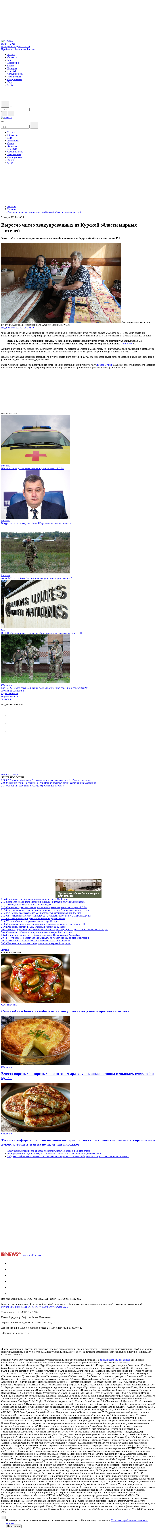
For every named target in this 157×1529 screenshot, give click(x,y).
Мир (3, 630)
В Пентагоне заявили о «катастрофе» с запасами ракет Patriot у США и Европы (46, 915)
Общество (6, 685)
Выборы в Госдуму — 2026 (15, 46)
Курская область (9, 693)
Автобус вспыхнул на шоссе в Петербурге (26, 904)
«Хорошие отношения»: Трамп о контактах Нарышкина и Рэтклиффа (40, 935)
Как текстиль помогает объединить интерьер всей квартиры (36, 943)
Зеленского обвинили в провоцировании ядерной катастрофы (37, 932)
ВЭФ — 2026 (8, 43)
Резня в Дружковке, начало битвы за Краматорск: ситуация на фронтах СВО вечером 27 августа (54, 929)
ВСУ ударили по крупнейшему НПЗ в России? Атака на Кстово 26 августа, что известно (54, 1153)
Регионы (5, 465)
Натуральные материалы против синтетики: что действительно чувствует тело (45, 910)
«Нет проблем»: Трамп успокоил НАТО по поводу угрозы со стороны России (45, 937)
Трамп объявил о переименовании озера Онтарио (30, 921)
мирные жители (9, 696)
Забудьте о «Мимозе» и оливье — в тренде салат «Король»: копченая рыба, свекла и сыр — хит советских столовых (68, 1156)
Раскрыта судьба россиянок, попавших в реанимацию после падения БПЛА (44, 907)
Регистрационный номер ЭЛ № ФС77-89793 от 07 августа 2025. (34, 1307)
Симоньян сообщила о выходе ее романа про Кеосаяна (32, 785)
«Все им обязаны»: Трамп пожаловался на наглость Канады (35, 940)
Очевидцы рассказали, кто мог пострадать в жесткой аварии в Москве (41, 913)
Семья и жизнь (9, 1004)
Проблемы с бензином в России (18, 49)
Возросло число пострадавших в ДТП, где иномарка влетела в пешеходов (43, 902)
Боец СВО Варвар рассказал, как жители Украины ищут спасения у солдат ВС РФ (44, 688)
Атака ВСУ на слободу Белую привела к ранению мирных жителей (36, 578)
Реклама (36, 1255)
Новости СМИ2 (9, 774)
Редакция (27, 1255)
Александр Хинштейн (13, 690)
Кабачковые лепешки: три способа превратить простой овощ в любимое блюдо (48, 1151)
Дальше (5, 949)
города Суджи (104, 364)
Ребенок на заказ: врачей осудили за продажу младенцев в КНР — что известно (46, 780)
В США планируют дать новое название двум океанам (33, 918)
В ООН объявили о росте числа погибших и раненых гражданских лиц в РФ (41, 633)
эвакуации (6, 699)
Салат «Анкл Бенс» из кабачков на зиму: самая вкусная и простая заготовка (65, 1011)
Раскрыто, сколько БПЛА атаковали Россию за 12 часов (33, 926)
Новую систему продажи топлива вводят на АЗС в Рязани (34, 899)
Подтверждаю (13, 1526)
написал (127, 343)
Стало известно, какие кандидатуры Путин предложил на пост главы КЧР (43, 924)
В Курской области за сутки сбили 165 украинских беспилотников (36, 523)
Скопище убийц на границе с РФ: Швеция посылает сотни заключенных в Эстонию (48, 783)
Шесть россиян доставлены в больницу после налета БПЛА (32, 468)
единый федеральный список (115, 1359)
